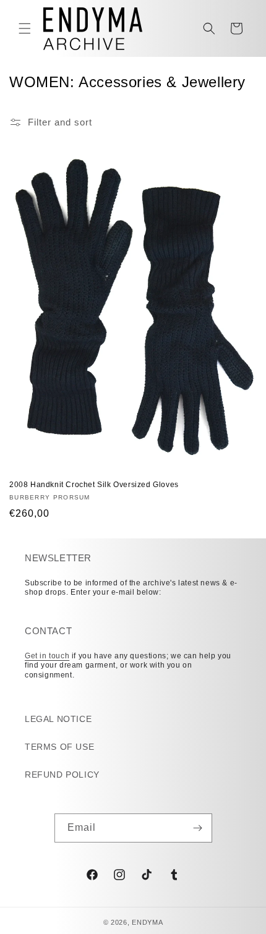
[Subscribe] (198, 828)
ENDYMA (147, 922)
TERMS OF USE (59, 747)
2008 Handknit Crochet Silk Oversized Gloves (94, 484)
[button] (24, 28)
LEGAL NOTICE (58, 719)
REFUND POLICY (62, 774)
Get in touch (47, 656)
